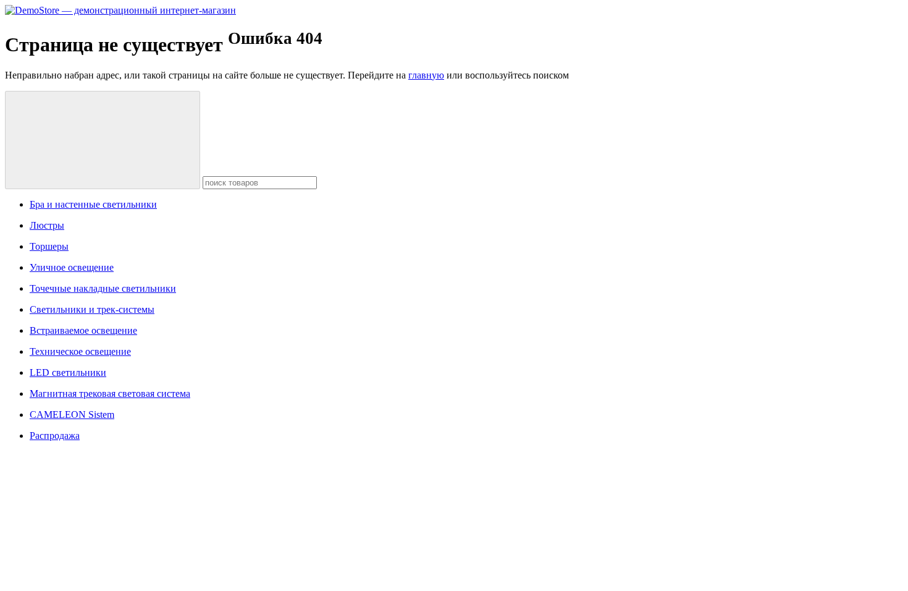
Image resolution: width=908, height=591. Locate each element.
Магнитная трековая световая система (110, 393)
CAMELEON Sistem (72, 414)
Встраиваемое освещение (83, 330)
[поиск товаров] (102, 140)
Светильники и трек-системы (92, 309)
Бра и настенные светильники (93, 204)
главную (426, 75)
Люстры (47, 225)
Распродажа (55, 435)
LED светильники (68, 372)
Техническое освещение (80, 351)
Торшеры (49, 246)
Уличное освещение (72, 267)
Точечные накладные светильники (103, 288)
